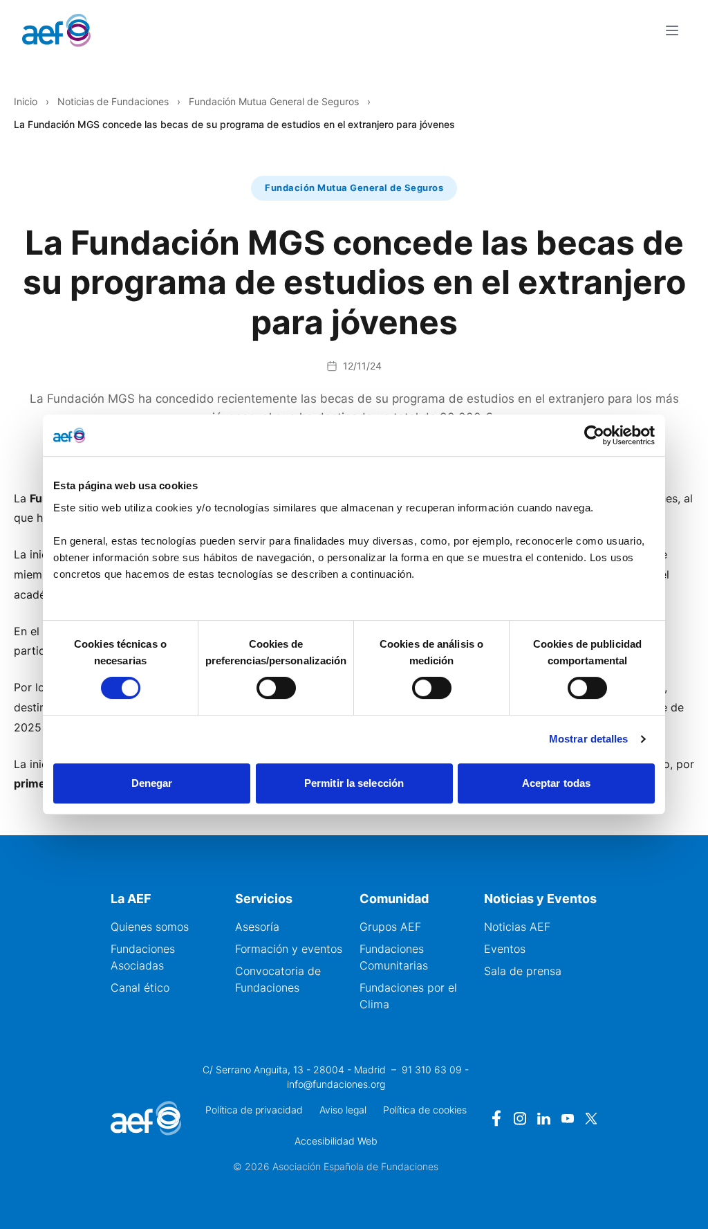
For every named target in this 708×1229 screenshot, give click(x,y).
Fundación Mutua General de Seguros (274, 101)
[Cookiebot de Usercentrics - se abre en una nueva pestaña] (594, 435)
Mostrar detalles (588, 739)
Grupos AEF (390, 927)
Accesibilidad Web (336, 1141)
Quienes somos (150, 927)
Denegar (152, 783)
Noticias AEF (517, 927)
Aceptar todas (556, 783)
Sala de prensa (522, 971)
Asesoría (257, 927)
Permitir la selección (354, 783)
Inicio (25, 101)
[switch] (276, 688)
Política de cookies (425, 1110)
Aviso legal (342, 1110)
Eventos (504, 949)
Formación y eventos (288, 949)
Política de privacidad (254, 1110)
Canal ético (140, 987)
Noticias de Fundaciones (113, 101)
